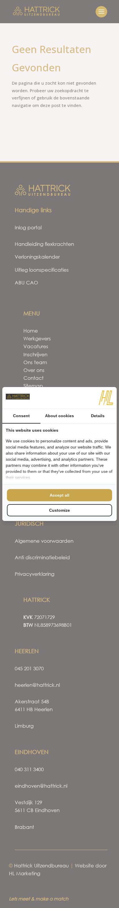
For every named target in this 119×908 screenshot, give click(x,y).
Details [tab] (98, 415)
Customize (59, 510)
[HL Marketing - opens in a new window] (106, 398)
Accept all (59, 495)
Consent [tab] (21, 415)
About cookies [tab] (59, 415)
